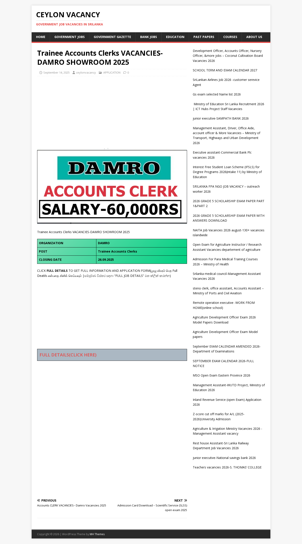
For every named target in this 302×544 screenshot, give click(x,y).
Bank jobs (148, 37)
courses (230, 37)
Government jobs (69, 37)
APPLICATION (111, 72)
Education (175, 37)
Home (40, 37)
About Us (254, 37)
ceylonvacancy (86, 72)
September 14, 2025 (56, 72)
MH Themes (97, 534)
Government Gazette (112, 37)
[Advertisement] (112, 112)
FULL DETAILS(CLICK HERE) (68, 355)
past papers (203, 37)
